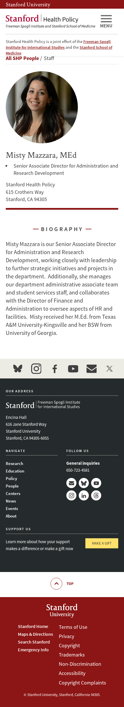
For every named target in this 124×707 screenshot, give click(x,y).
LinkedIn (84, 495)
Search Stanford (34, 642)
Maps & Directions (35, 634)
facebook (54, 368)
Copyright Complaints (82, 682)
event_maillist (91, 368)
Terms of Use (73, 627)
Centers (13, 493)
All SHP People (22, 58)
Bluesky (84, 483)
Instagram (71, 495)
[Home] (50, 21)
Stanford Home (33, 626)
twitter (110, 368)
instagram (36, 368)
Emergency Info (33, 649)
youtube (73, 368)
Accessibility (72, 673)
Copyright (69, 645)
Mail (71, 483)
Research (14, 463)
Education (15, 471)
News (11, 501)
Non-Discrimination (80, 664)
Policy (11, 478)
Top (70, 583)
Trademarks (72, 654)
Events (12, 508)
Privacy (66, 636)
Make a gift (102, 543)
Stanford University (28, 4)
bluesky (17, 368)
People (12, 486)
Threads (96, 495)
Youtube (96, 483)
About (11, 516)
